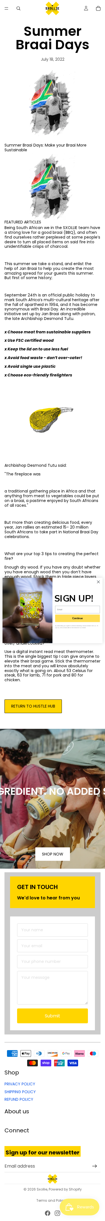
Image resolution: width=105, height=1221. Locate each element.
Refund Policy (18, 1099)
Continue (77, 618)
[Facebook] (47, 1213)
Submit (52, 1016)
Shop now (52, 854)
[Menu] (6, 8)
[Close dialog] (98, 582)
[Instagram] (57, 1213)
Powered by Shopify (65, 1189)
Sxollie (42, 1189)
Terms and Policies (52, 1200)
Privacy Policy (19, 1084)
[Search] (18, 8)
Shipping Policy (20, 1092)
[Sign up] (95, 1166)
